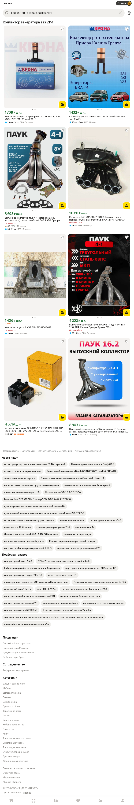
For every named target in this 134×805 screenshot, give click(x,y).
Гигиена (7, 697)
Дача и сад (8, 729)
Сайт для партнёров (13, 657)
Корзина (100, 800)
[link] (35, 464)
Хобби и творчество (13, 724)
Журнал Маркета (12, 782)
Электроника (10, 702)
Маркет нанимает (12, 777)
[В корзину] (62, 104)
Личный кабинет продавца (17, 643)
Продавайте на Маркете (15, 648)
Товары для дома (12, 711)
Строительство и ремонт (16, 752)
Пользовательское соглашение (19, 768)
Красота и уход (11, 720)
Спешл (33, 800)
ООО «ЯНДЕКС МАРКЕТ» (24, 788)
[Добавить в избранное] (62, 29)
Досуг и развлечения (14, 683)
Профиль (123, 800)
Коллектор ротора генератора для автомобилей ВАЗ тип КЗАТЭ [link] (97, 117)
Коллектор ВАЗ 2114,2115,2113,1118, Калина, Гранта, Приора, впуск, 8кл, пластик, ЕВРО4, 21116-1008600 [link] (97, 218)
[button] (129, 13)
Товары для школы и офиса (17, 738)
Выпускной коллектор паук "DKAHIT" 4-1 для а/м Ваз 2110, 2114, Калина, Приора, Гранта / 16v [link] (97, 326)
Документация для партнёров (19, 652)
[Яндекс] (27, 793)
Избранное (78, 800)
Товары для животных (14, 747)
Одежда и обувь (11, 706)
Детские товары (11, 756)
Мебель (7, 688)
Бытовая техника (12, 692)
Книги (6, 733)
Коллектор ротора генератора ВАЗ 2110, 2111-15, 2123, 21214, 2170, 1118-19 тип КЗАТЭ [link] (33, 117)
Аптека (6, 715)
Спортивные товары (13, 743)
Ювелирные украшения (15, 761)
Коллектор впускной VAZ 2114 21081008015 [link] (28, 327)
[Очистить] (120, 13)
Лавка (56, 800)
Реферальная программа (16, 670)
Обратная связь (11, 773)
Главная (11, 800)
